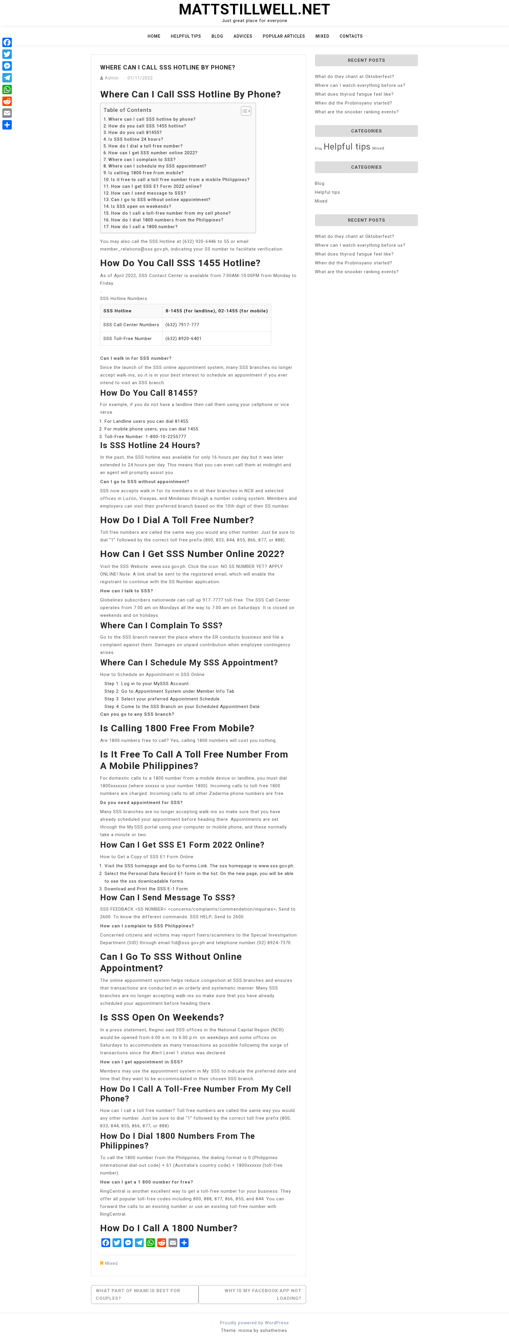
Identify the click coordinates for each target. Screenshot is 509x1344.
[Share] (7, 125)
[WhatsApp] (7, 89)
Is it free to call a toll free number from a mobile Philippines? (180, 179)
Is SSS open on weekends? (141, 206)
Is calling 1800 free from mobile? (146, 172)
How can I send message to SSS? (148, 193)
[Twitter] (7, 54)
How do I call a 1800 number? (144, 226)
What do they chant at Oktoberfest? (354, 76)
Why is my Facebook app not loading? (262, 1294)
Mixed (322, 36)
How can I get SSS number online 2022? (153, 152)
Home (154, 36)
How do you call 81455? (135, 132)
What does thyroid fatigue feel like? (354, 94)
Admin (112, 78)
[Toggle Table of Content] (243, 111)
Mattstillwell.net (254, 9)
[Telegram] (7, 78)
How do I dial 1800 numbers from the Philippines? (167, 220)
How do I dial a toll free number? (145, 146)
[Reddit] (7, 101)
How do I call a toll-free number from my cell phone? (171, 213)
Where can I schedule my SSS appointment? (157, 166)
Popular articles (284, 36)
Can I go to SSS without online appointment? (161, 199)
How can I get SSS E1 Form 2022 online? (156, 186)
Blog (217, 36)
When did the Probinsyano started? (353, 103)
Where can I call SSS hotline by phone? (152, 119)
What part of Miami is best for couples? (138, 1294)
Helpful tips (186, 36)
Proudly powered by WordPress (254, 1322)
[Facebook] (7, 42)
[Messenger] (7, 66)
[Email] (7, 113)
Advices (243, 36)
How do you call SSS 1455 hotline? (147, 126)
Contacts (351, 36)
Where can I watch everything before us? (360, 85)
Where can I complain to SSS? (142, 159)
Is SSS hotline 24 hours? (135, 139)
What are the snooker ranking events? (357, 112)
